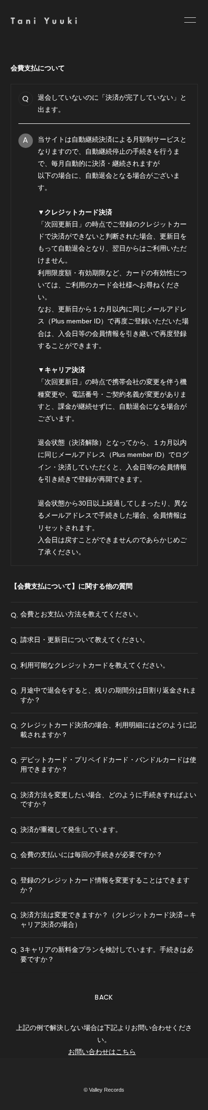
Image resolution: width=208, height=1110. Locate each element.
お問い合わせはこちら (102, 1052)
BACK (104, 997)
